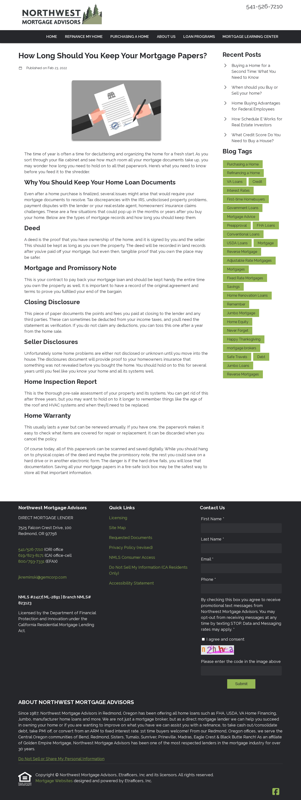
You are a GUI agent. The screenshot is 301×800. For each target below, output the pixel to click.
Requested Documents (130, 537)
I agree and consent (225, 639)
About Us (166, 37)
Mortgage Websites (54, 780)
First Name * (212, 519)
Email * (207, 559)
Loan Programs (199, 37)
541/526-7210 (30, 549)
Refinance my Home (84, 37)
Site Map (117, 527)
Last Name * (212, 539)
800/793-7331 (31, 561)
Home (51, 37)
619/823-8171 (31, 555)
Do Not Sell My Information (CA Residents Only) (148, 570)
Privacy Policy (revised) (131, 547)
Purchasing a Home (129, 37)
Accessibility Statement (131, 583)
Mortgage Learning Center (250, 37)
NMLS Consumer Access (132, 557)
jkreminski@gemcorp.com (42, 577)
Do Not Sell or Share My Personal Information (61, 758)
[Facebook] (276, 792)
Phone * (208, 579)
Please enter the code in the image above (241, 661)
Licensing (118, 517)
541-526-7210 (264, 6)
